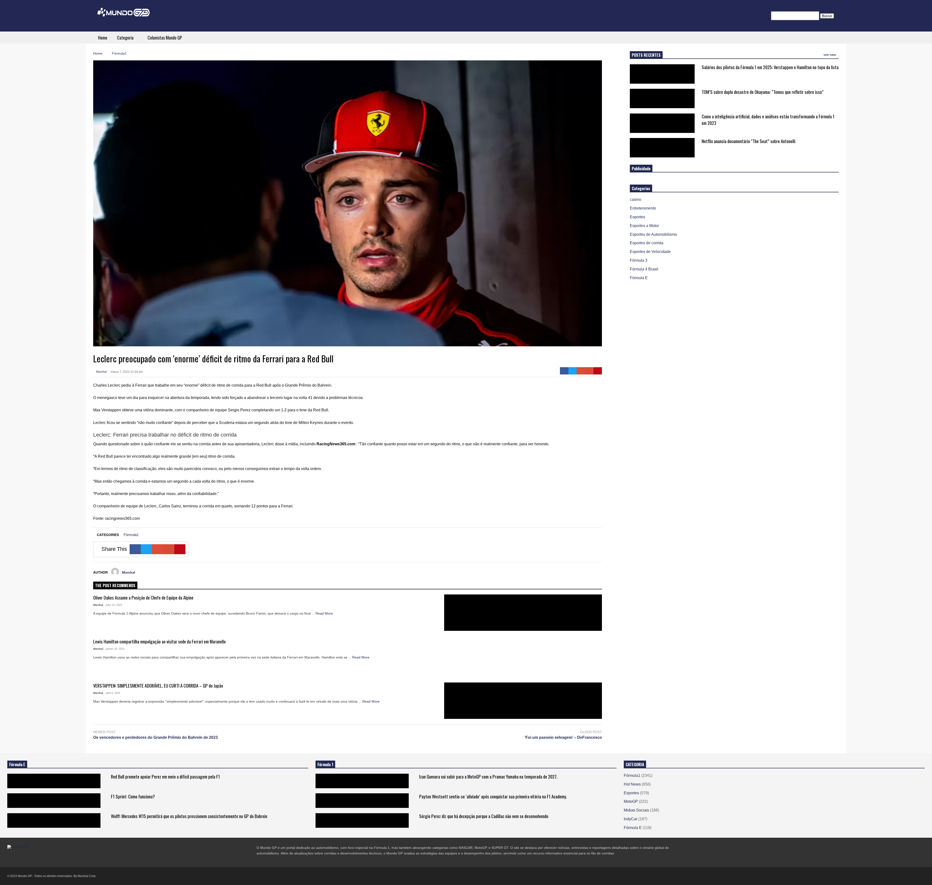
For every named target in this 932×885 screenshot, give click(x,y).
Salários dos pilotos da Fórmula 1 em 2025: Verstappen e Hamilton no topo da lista (770, 67)
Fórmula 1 (325, 764)
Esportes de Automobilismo (653, 234)
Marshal (101, 371)
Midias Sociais (636, 810)
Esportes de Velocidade (650, 252)
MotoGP (631, 801)
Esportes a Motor (644, 226)
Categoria (125, 37)
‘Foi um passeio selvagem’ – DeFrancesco (563, 737)
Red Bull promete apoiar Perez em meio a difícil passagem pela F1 (165, 776)
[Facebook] (564, 370)
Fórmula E (639, 278)
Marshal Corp (87, 876)
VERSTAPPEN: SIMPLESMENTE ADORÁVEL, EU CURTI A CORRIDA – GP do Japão (158, 685)
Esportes (637, 217)
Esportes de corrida (646, 243)
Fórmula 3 (638, 260)
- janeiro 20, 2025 (114, 648)
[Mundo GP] (123, 15)
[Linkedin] (44, 857)
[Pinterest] (597, 370)
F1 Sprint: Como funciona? (133, 796)
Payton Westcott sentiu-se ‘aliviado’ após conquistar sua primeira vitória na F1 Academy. (493, 796)
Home (102, 37)
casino (635, 199)
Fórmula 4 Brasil (644, 269)
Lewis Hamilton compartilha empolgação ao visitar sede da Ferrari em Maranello (159, 641)
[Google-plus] (581, 370)
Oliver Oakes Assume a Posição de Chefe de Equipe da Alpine (143, 597)
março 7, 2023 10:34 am (127, 371)
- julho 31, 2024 (113, 604)
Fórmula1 (131, 535)
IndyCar (630, 819)
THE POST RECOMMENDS (115, 585)
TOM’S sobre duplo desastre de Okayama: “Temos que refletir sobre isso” (763, 92)
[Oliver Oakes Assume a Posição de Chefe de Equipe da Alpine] (523, 612)
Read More (325, 613)
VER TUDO (830, 55)
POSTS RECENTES (646, 55)
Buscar (827, 16)
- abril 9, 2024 (112, 692)
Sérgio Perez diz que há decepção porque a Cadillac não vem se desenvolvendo (483, 816)
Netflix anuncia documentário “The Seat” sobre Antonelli (748, 141)
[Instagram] (27, 857)
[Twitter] (572, 370)
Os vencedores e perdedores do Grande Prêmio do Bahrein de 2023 (155, 737)
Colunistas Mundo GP (165, 37)
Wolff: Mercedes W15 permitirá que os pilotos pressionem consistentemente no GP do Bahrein (189, 816)
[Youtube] (35, 857)
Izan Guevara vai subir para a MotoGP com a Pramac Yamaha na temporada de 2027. (488, 776)
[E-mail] (589, 370)
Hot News (632, 784)
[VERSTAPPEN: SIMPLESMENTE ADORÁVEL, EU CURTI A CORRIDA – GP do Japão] (523, 700)
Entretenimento (643, 208)
